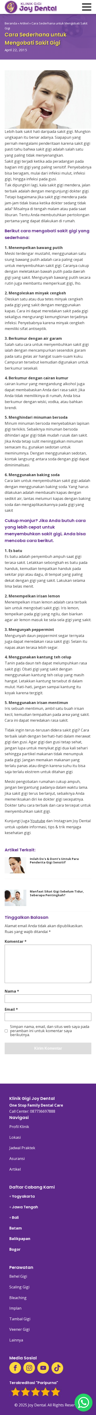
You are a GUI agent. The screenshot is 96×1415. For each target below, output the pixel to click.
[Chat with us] (84, 1403)
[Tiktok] (57, 1368)
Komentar (16, 941)
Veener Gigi (19, 1329)
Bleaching (18, 1297)
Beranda (11, 23)
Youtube (37, 820)
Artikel (24, 23)
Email (11, 1009)
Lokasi (15, 1137)
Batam (15, 1228)
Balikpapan (19, 1238)
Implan (15, 1308)
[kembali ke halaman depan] (31, 7)
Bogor (15, 1249)
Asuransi (17, 1158)
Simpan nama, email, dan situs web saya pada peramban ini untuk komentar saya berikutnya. (49, 1031)
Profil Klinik (19, 1126)
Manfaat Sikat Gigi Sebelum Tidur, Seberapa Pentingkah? (57, 893)
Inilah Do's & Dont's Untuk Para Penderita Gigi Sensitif (54, 860)
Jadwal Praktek (22, 1147)
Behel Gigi (18, 1276)
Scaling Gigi (19, 1287)
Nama (12, 991)
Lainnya (16, 1340)
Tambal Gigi (19, 1318)
